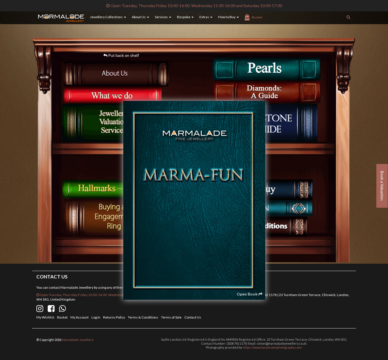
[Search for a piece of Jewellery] (348, 17)
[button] (105, 17)
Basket (257, 17)
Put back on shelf (123, 55)
